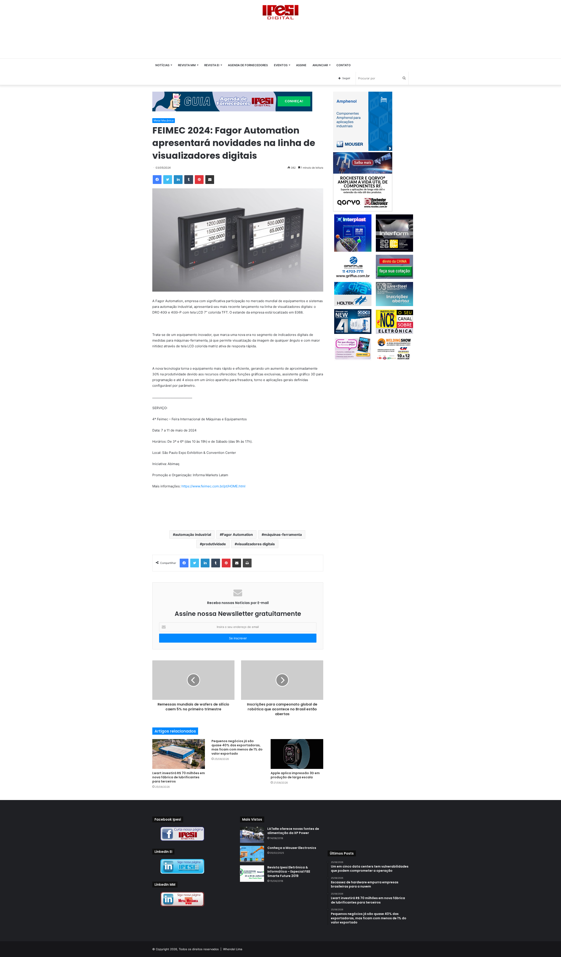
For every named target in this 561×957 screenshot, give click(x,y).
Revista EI (211, 65)
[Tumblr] (188, 179)
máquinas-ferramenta (283, 534)
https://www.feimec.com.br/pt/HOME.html (213, 486)
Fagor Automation (237, 534)
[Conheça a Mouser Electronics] (252, 854)
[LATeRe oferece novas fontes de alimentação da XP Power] (252, 835)
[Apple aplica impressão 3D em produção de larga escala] (297, 754)
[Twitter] (167, 179)
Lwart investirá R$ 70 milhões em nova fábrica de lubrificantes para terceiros (178, 777)
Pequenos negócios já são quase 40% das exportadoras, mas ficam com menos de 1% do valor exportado (237, 747)
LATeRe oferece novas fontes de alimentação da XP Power (293, 831)
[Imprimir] (247, 563)
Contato (343, 65)
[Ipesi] (280, 11)
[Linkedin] (178, 179)
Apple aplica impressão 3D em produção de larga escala (295, 775)
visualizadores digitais (256, 544)
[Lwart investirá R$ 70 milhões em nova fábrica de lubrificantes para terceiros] (178, 754)
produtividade (214, 544)
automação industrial (193, 534)
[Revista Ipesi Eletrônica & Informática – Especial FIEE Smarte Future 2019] (252, 873)
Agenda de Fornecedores (248, 65)
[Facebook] (157, 179)
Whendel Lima (232, 949)
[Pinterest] (199, 179)
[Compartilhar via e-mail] (209, 179)
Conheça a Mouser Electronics (291, 848)
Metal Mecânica (164, 120)
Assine (301, 65)
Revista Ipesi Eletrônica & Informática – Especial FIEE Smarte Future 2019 (288, 871)
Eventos (281, 65)
